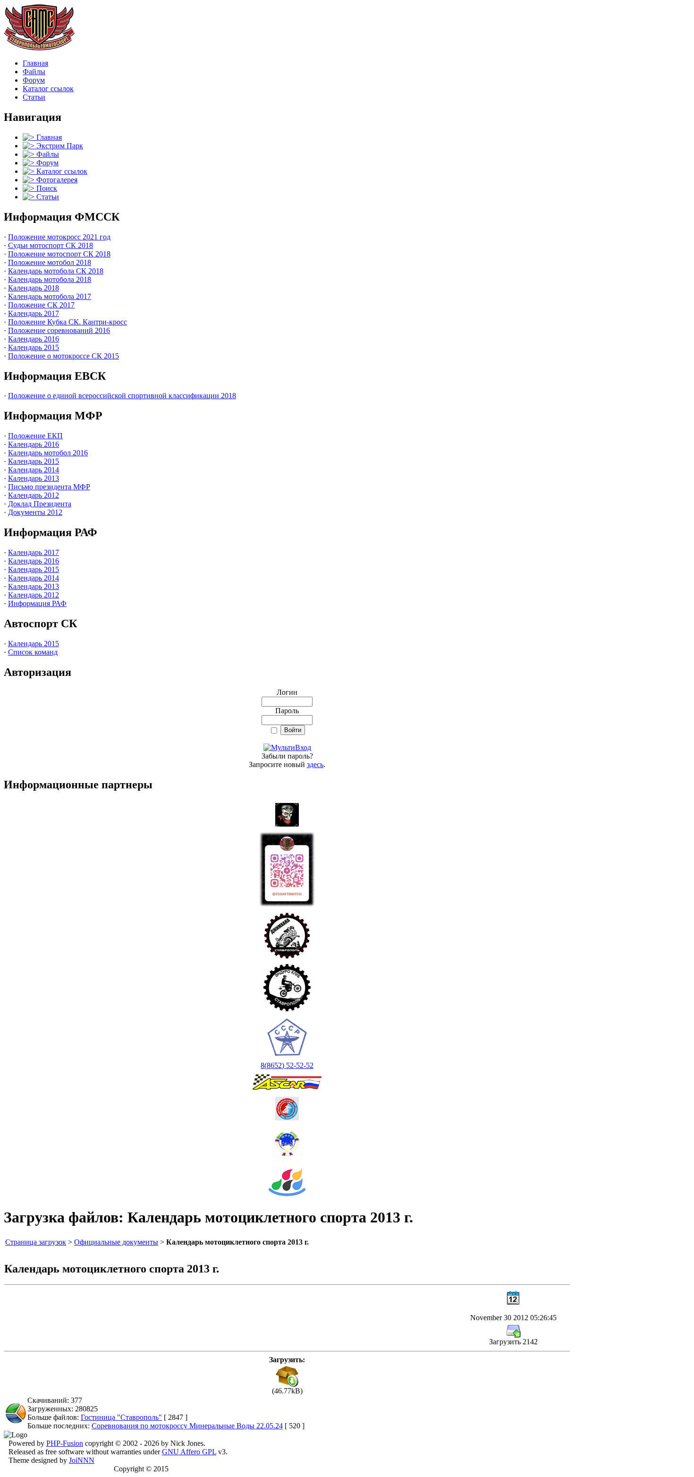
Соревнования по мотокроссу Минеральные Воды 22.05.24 (187, 1426)
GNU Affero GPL (189, 1452)
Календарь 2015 (33, 347)
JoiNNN (81, 1460)
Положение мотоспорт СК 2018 (59, 254)
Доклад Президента (39, 504)
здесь (315, 764)
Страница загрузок (35, 1242)
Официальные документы (116, 1242)
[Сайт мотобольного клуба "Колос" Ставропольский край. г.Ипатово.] (287, 1106)
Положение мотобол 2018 (49, 262)
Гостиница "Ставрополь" (121, 1417)
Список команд (33, 652)
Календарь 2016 (33, 339)
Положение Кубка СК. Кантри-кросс (67, 322)
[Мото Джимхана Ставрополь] (287, 933)
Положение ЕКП (35, 436)
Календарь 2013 (33, 478)
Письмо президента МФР (49, 487)
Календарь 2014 (33, 470)
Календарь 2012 (33, 495)
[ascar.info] (287, 1080)
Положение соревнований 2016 (59, 330)
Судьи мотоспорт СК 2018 (50, 245)
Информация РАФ (37, 603)
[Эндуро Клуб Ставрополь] (287, 985)
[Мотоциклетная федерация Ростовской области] (287, 1141)
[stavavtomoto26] (287, 866)
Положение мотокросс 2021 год (59, 237)
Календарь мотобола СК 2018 (55, 271)
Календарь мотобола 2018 (49, 279)
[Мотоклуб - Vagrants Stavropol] (287, 812)
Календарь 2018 (33, 288)
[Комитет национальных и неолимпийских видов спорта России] (287, 1179)
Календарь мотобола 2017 (49, 296)
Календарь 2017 (33, 313)
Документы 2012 (35, 512)
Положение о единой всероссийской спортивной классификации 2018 (122, 396)
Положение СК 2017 (41, 305)
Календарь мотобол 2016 (48, 453)
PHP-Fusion (64, 1443)
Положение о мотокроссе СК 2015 (63, 356)
